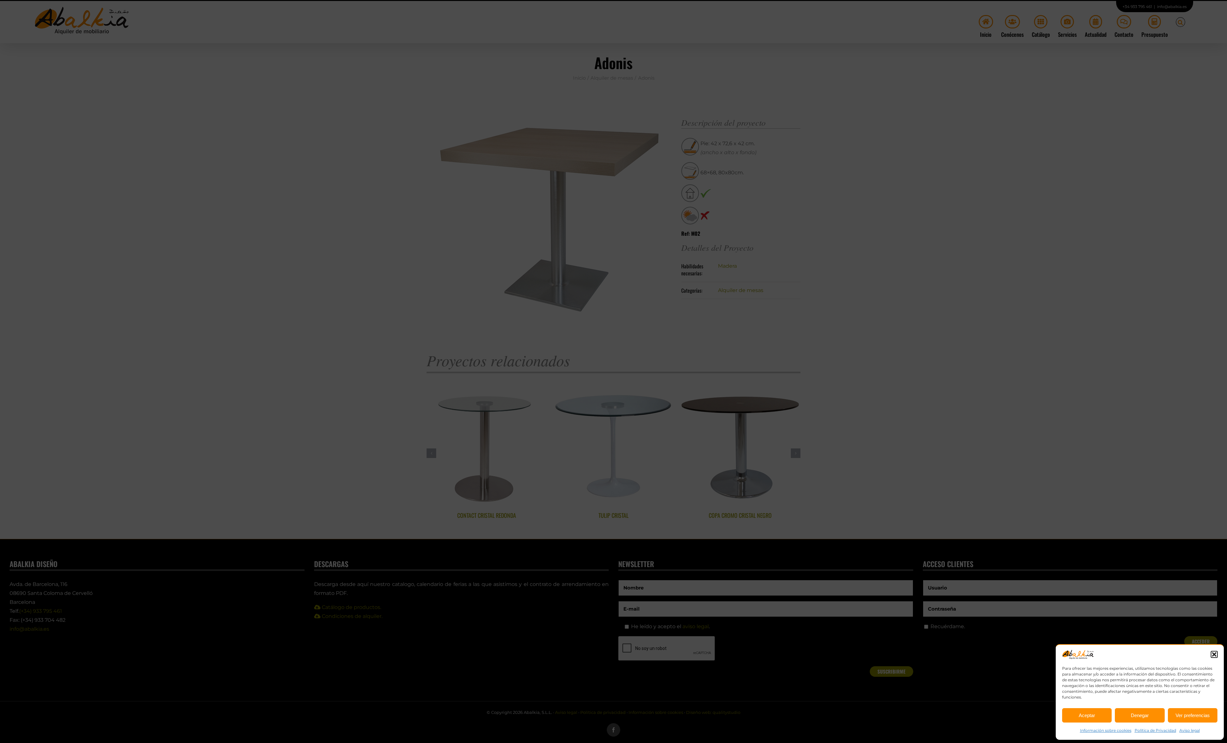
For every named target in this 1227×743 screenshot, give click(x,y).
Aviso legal (1189, 730)
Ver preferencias (1193, 715)
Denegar (1140, 715)
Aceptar (1087, 715)
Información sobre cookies (1105, 730)
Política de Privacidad (1155, 730)
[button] (1214, 654)
